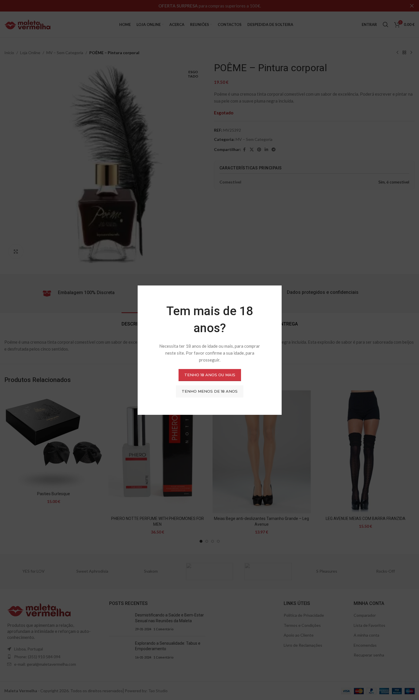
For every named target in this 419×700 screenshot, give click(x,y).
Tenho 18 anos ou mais (209, 374)
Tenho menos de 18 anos (210, 391)
